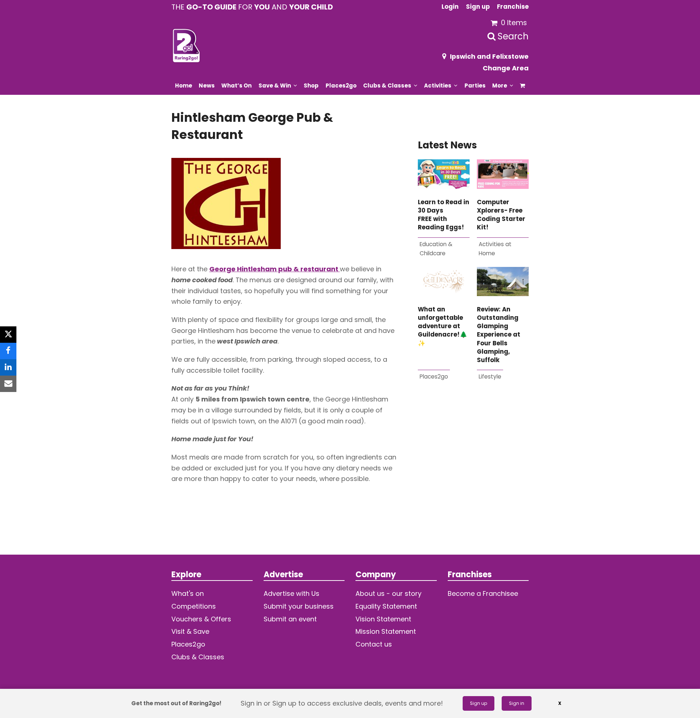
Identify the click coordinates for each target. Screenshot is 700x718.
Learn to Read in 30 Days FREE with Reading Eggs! (443, 215)
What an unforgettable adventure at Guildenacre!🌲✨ (442, 326)
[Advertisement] (473, 479)
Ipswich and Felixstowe (489, 56)
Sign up (478, 703)
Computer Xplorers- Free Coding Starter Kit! (501, 215)
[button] (522, 85)
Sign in (516, 703)
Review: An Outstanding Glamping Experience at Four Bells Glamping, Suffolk (498, 335)
